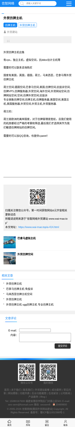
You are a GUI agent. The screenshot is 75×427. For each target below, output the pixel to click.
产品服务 (33, 396)
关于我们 (16, 389)
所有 (28, 425)
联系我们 (28, 389)
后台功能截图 (39, 393)
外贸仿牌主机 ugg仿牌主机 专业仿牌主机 (30, 304)
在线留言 (53, 393)
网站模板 (13, 393)
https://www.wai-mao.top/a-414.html (38, 227)
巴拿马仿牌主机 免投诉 (19, 288)
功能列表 (25, 393)
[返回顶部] (71, 380)
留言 (47, 425)
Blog (42, 396)
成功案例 (56, 389)
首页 (6, 389)
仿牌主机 (10, 25)
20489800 (61, 404)
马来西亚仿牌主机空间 (19, 294)
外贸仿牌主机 (27, 25)
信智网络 (8, 3)
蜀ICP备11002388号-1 (52, 412)
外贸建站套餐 (42, 389)
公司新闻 (65, 393)
